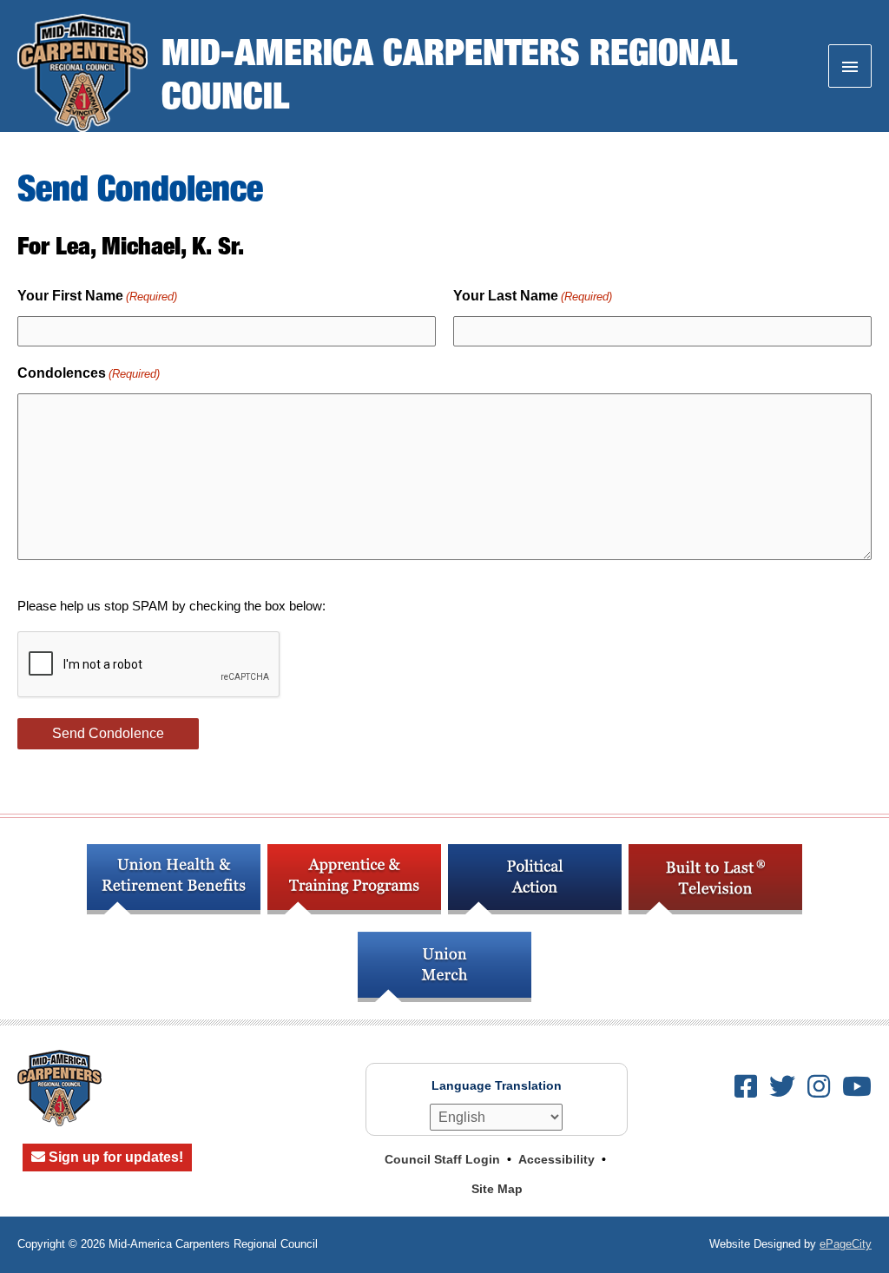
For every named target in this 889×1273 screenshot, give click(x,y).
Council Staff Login (442, 1159)
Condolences (88, 373)
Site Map (497, 1189)
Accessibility (556, 1159)
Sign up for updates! (114, 1157)
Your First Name (97, 295)
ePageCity (846, 1243)
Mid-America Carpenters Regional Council (449, 72)
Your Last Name (532, 295)
